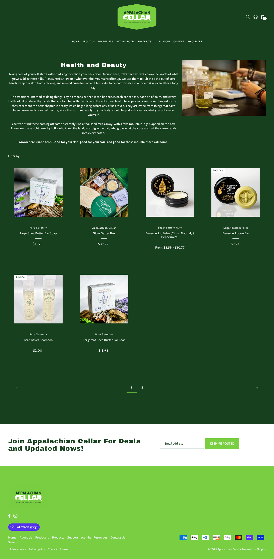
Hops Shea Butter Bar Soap (38, 233)
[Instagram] (15, 515)
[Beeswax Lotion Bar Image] (235, 192)
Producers (42, 537)
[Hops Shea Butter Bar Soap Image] (38, 192)
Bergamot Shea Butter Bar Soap (104, 340)
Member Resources (94, 537)
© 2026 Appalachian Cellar (223, 549)
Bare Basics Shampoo (38, 340)
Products (58, 537)
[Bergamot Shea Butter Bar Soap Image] (104, 299)
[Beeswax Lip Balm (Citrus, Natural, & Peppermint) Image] (170, 192)
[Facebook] (9, 515)
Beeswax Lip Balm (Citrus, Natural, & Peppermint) (169, 235)
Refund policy (37, 549)
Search (13, 542)
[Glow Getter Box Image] (104, 192)
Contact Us (118, 537)
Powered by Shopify (254, 549)
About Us (26, 537)
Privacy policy (18, 549)
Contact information (60, 549)
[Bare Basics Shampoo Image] (38, 299)
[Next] (257, 388)
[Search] (247, 16)
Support (72, 537)
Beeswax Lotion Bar (235, 233)
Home (12, 537)
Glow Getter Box (104, 233)
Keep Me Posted (222, 443)
